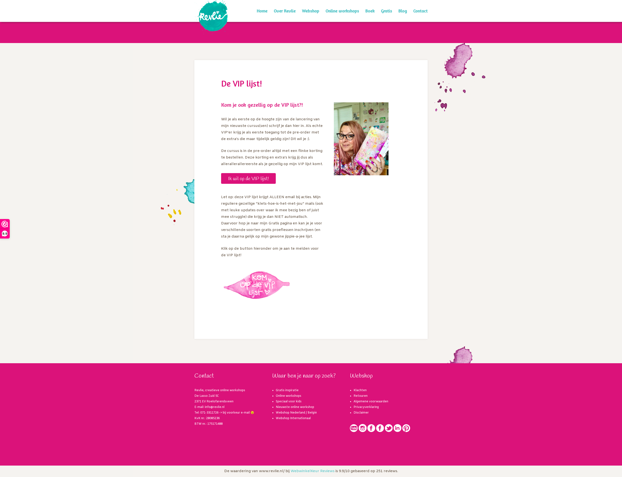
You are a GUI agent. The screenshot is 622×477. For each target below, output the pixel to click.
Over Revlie (285, 10)
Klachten (360, 390)
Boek (370, 10)
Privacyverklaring (366, 407)
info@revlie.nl (215, 407)
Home (262, 10)
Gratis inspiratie (287, 390)
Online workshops (342, 10)
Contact (420, 10)
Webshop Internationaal (293, 418)
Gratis (386, 10)
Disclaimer (361, 413)
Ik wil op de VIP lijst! (248, 179)
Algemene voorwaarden (371, 402)
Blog (402, 10)
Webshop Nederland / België (296, 413)
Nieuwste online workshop (295, 407)
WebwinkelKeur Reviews (313, 471)
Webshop (310, 10)
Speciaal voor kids (289, 402)
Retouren (361, 396)
